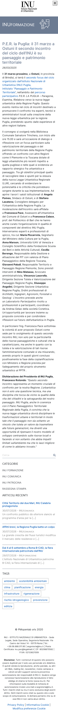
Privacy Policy (16, 704)
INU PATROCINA (11, 482)
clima (7, 587)
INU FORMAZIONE (13, 470)
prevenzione (40, 599)
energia (39, 587)
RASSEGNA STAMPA (14, 488)
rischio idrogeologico (16, 599)
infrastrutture (11, 593)
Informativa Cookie (37, 704)
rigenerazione (31, 593)
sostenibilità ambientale (33, 581)
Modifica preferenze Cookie (29, 708)
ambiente (9, 581)
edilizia (8, 606)
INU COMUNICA (11, 476)
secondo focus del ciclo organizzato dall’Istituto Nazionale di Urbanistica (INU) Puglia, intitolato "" (28, 85)
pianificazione (22, 587)
